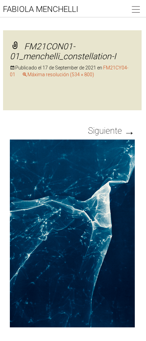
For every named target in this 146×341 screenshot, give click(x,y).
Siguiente (111, 131)
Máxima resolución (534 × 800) (61, 74)
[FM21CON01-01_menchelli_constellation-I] (72, 233)
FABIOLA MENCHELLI (40, 9)
